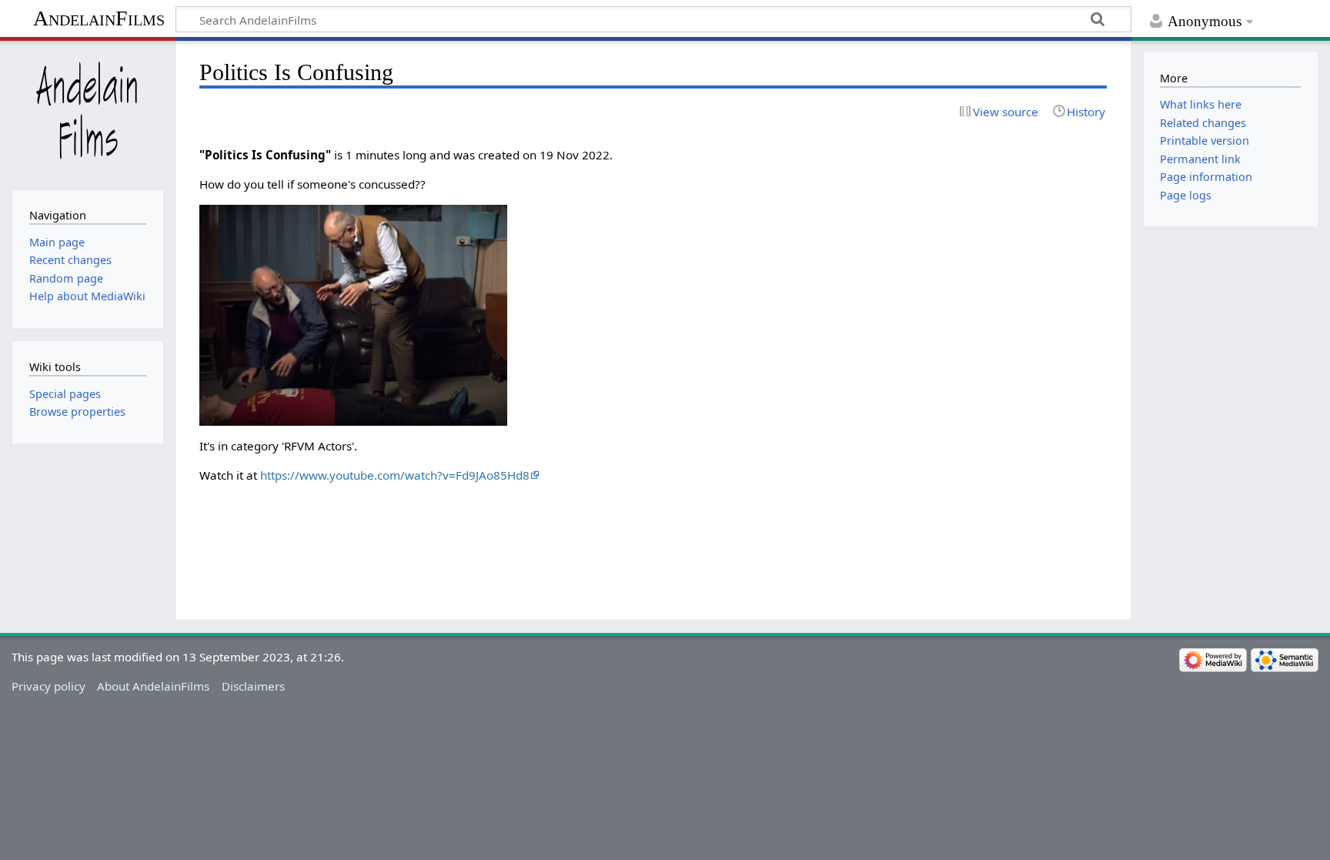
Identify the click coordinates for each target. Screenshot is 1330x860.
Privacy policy (48, 686)
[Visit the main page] (87, 113)
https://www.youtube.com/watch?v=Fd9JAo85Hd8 (395, 475)
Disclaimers (253, 686)
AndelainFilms (99, 18)
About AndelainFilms (153, 686)
